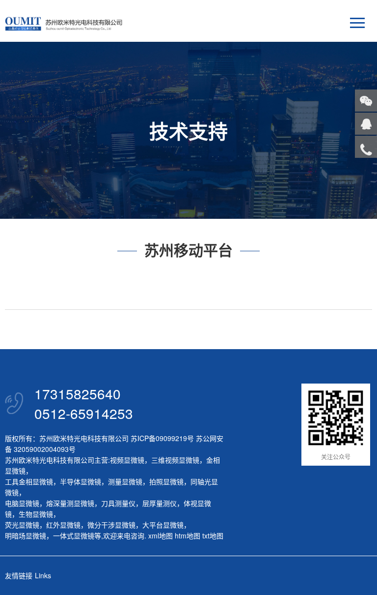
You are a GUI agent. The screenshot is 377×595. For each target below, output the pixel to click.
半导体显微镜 (80, 481)
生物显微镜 (36, 514)
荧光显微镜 (22, 525)
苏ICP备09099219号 (162, 438)
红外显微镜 (63, 525)
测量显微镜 (125, 481)
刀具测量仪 (118, 503)
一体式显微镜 (73, 535)
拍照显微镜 (166, 481)
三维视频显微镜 (175, 460)
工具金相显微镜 (29, 481)
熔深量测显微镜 (70, 503)
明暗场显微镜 (25, 535)
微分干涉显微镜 (111, 525)
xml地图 (160, 535)
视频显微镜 (127, 460)
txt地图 (212, 535)
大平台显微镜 (163, 525)
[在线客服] (366, 124)
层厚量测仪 (159, 503)
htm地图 (187, 535)
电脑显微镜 (22, 503)
